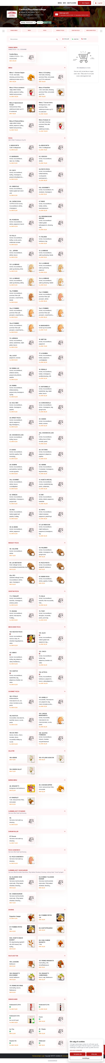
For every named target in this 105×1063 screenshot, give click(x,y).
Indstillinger (85, 1058)
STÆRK (85, 39)
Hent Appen (85, 3)
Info (64, 3)
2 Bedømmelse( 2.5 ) (32, 18)
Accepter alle (78, 1054)
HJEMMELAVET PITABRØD (17, 812)
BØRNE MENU (12, 780)
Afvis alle (94, 1054)
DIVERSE (11, 910)
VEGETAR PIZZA (76, 30)
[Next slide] (3, 31)
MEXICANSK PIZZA (91, 30)
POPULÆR (66, 39)
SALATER (11, 751)
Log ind (100, 3)
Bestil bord (71, 3)
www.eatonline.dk (67, 1056)
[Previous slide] (101, 31)
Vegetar (76, 39)
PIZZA (44, 30)
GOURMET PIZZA (13, 691)
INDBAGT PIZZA (60, 30)
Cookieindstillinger (52, 1060)
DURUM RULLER (13, 831)
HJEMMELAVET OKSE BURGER (35, 871)
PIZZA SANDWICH (17, 851)
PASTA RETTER (13, 956)
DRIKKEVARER (12, 999)
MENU (29, 30)
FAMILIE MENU (13, 30)
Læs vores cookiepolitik (76, 1050)
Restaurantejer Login (38, 1056)
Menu (60, 3)
